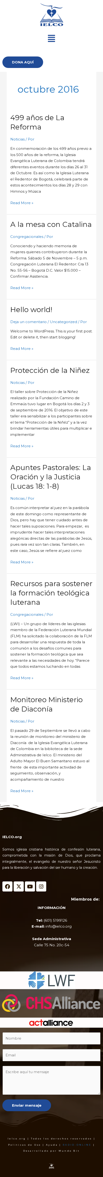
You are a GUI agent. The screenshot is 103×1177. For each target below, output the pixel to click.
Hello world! (31, 309)
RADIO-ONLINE (77, 1144)
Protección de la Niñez (50, 370)
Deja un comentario (28, 321)
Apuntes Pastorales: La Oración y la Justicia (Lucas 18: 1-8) (50, 477)
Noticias (17, 139)
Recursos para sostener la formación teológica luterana (51, 593)
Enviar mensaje (26, 1105)
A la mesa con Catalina (51, 224)
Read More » (21, 202)
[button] (51, 38)
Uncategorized (63, 321)
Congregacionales (26, 236)
